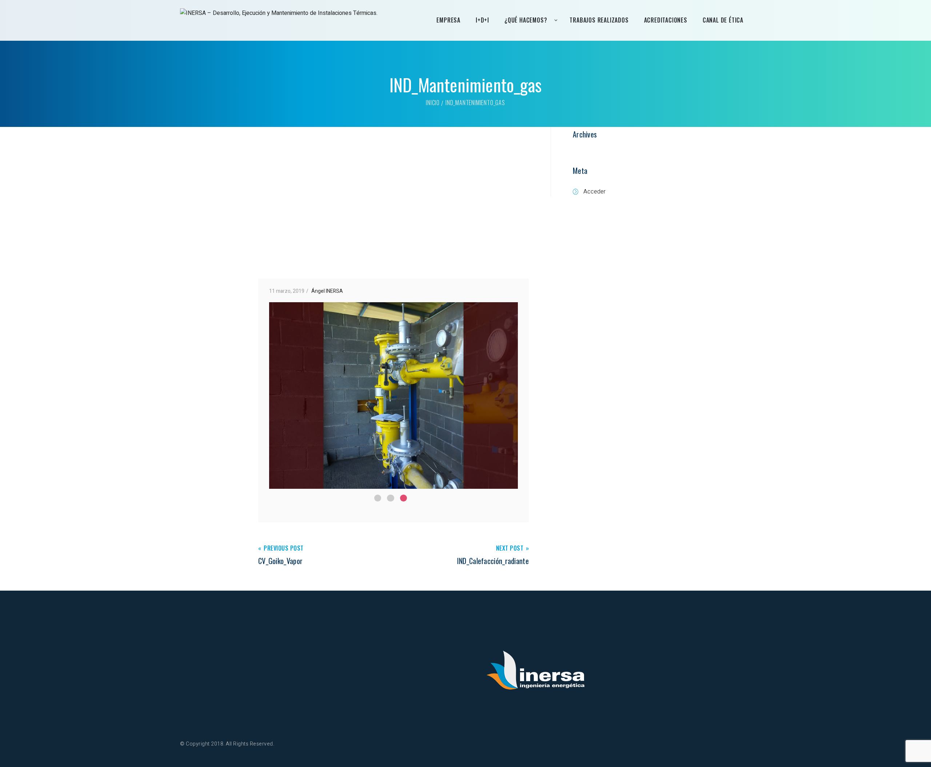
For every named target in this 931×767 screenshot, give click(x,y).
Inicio (433, 102)
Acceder (594, 191)
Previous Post (284, 548)
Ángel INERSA (327, 291)
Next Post (510, 548)
